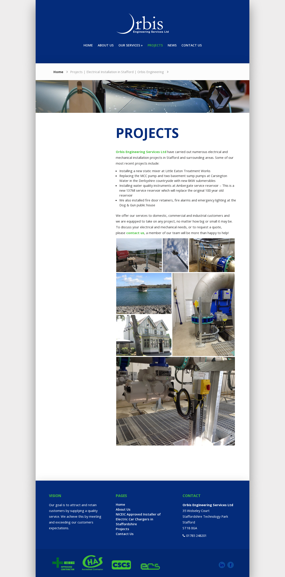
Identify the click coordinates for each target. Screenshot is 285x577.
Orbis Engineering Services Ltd (141, 151)
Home (58, 72)
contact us (135, 233)
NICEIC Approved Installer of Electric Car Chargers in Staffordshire (138, 519)
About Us (123, 509)
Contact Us (125, 533)
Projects (122, 529)
